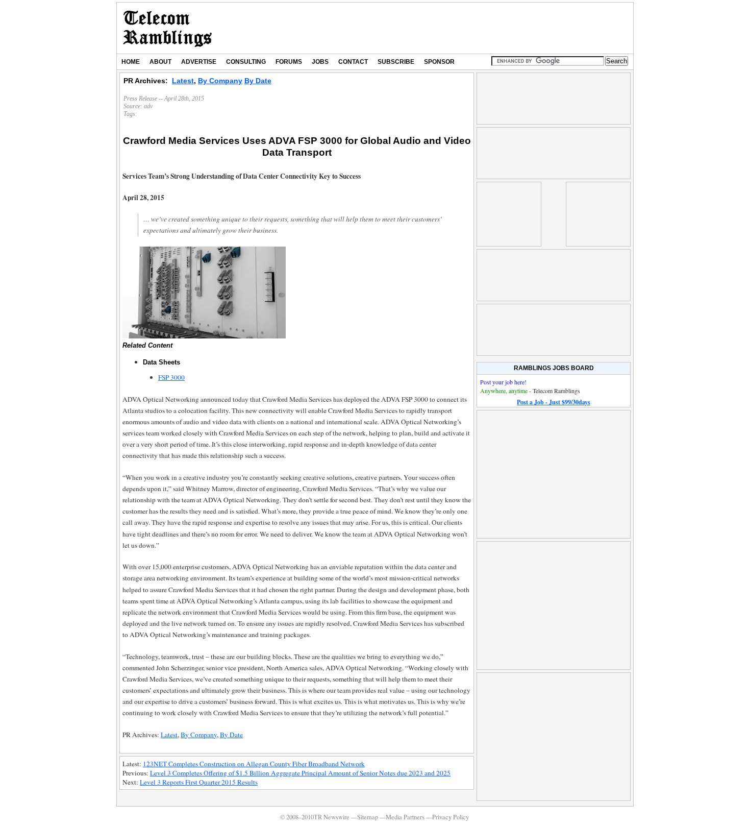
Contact (353, 61)
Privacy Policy (450, 817)
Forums (289, 61)
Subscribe (396, 61)
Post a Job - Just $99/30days (553, 402)
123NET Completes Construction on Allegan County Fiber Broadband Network (254, 763)
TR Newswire (167, 28)
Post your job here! (503, 382)
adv (148, 106)
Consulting (246, 61)
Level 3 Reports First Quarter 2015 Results (199, 782)
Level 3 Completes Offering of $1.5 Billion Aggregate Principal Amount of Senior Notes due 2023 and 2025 (300, 772)
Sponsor (439, 61)
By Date (257, 81)
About (160, 61)
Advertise (198, 61)
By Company (220, 81)
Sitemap (367, 817)
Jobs (320, 61)
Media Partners (405, 817)
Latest (183, 81)
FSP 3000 (171, 377)
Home (130, 61)
